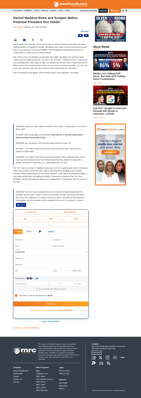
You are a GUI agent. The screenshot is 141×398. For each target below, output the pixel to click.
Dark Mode (93, 11)
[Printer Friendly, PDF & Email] (24, 40)
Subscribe (103, 11)
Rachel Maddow (33, 328)
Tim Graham (18, 27)
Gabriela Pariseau (99, 117)
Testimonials (84, 11)
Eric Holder (17, 328)
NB (24, 328)
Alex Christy (97, 83)
